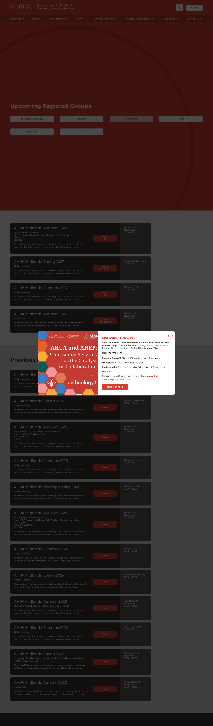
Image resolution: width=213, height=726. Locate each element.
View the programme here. (117, 380)
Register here (115, 387)
